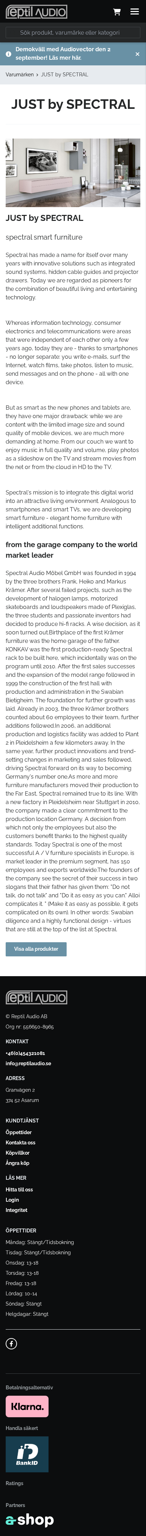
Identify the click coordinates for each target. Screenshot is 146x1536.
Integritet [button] (16, 1210)
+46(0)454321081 (25, 1053)
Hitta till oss (19, 1189)
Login (12, 1200)
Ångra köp (17, 1163)
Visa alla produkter (36, 949)
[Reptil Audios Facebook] (11, 1343)
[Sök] (13, 32)
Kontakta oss (20, 1142)
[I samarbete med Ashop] (30, 1520)
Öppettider (19, 1132)
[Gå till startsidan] (36, 12)
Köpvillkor (17, 1153)
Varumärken (20, 74)
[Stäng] (137, 54)
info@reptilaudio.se (28, 1063)
